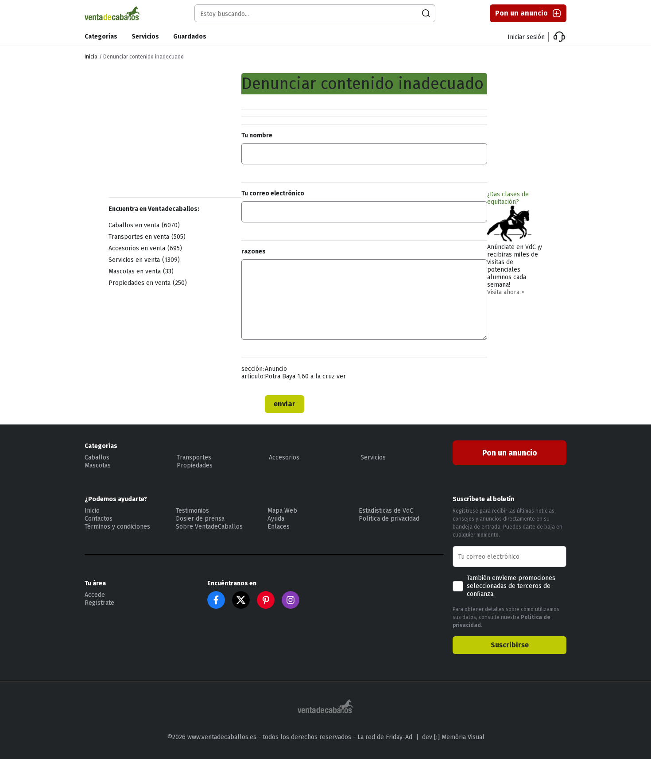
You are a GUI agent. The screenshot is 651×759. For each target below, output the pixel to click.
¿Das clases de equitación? (508, 198)
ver (341, 376)
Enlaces (278, 526)
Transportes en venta (145, 237)
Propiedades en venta (146, 283)
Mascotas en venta (139, 271)
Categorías (101, 36)
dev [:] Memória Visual (453, 737)
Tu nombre (256, 135)
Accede (95, 595)
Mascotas (98, 465)
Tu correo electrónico (272, 193)
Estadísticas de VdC (386, 510)
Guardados (189, 36)
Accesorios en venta (144, 248)
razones (253, 251)
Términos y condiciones (117, 526)
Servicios (145, 36)
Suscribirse (510, 645)
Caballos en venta (143, 225)
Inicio (91, 57)
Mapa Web (282, 510)
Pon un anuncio (521, 13)
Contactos (98, 518)
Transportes (194, 457)
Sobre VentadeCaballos (209, 526)
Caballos (97, 457)
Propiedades (195, 465)
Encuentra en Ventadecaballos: (153, 209)
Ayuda (275, 518)
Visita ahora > (505, 292)
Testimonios (192, 510)
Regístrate (99, 603)
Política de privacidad (389, 518)
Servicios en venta (143, 260)
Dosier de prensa (200, 518)
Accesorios (284, 457)
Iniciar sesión (526, 37)
